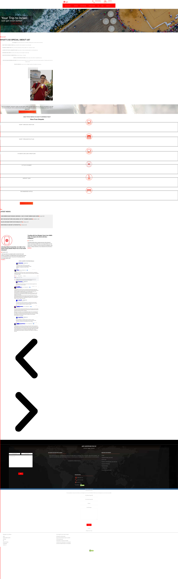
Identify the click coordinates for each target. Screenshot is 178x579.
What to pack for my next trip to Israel (60, 536)
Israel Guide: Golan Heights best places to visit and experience (63, 543)
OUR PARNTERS (5, 543)
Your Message (89, 507)
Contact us (110, 0)
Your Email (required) (89, 499)
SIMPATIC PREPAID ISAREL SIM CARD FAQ (109, 461)
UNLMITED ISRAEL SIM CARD (6, 537)
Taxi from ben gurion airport (59, 539)
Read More (3, 259)
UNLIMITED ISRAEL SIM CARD (107, 457)
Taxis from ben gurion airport (106, 470)
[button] (26, 358)
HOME (103, 455)
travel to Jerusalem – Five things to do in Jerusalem (62, 540)
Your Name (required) (89, 495)
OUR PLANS (104, 459)
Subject (89, 503)
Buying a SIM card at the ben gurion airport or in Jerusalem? (63, 537)
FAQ (3, 540)
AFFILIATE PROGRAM (106, 463)
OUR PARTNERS (105, 465)
